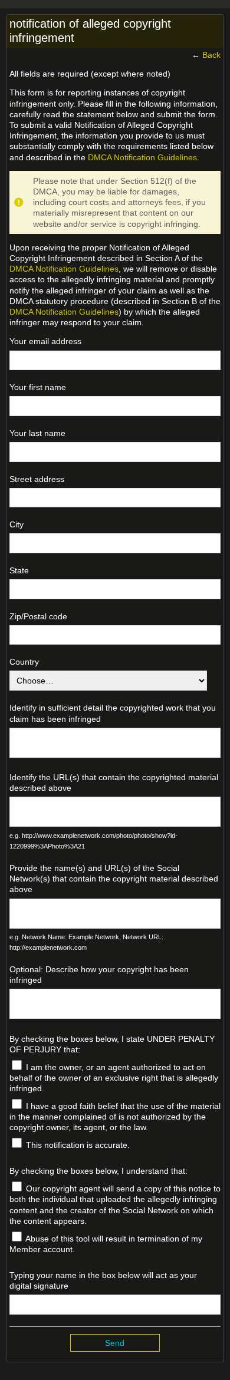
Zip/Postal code (38, 616)
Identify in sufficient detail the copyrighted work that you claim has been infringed (112, 713)
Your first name (37, 387)
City (16, 524)
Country (24, 661)
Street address (36, 479)
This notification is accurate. (77, 1145)
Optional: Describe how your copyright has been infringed (99, 975)
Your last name (37, 433)
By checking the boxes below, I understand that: (98, 1171)
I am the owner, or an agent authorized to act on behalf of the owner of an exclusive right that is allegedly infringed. (113, 1077)
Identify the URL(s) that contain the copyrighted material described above (113, 782)
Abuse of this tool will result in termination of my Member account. (105, 1244)
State (19, 570)
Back (211, 55)
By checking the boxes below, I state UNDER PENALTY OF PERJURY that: (112, 1044)
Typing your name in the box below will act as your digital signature (103, 1280)
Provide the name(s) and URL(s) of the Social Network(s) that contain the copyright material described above (113, 878)
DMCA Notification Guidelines (142, 157)
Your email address (45, 341)
